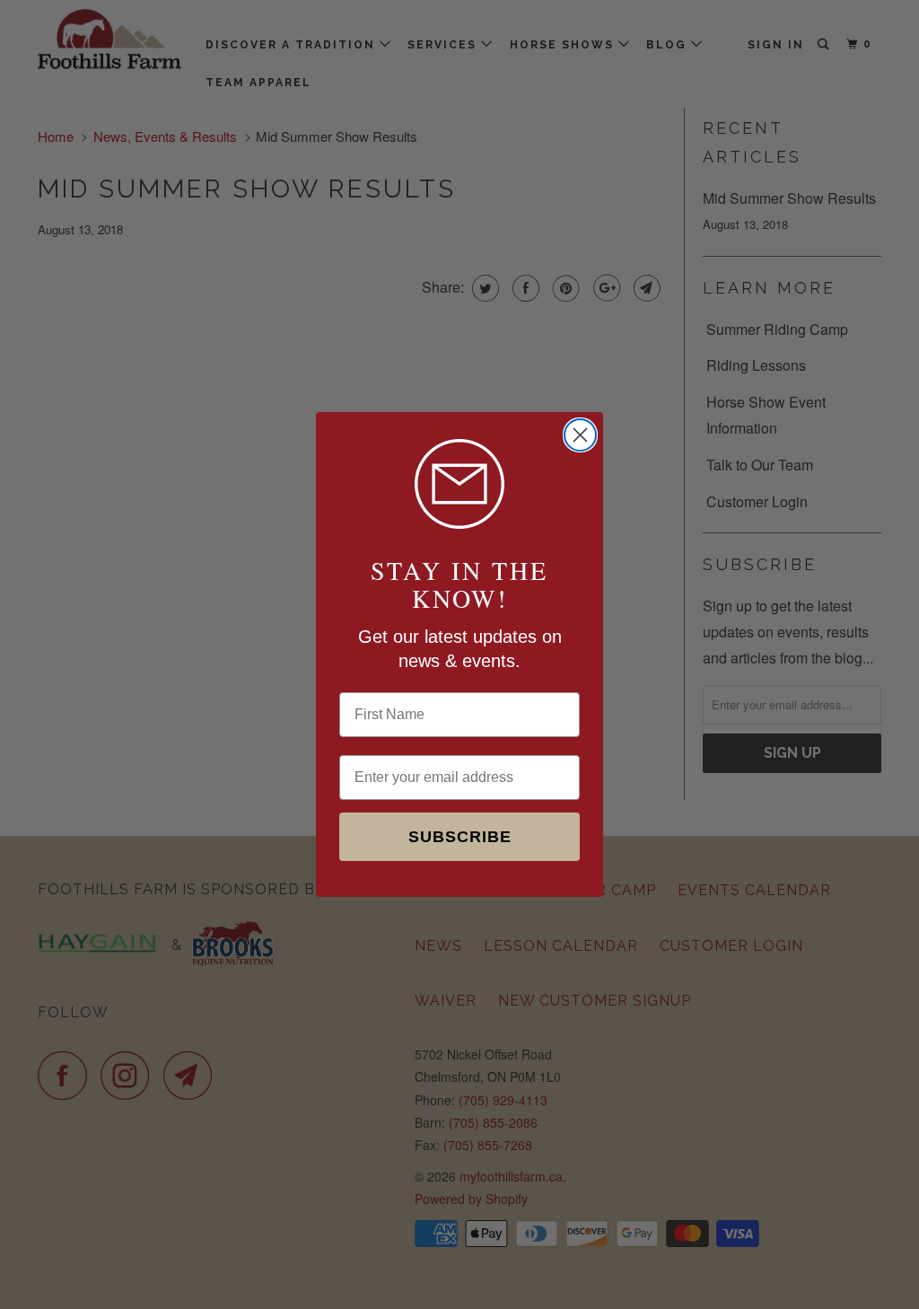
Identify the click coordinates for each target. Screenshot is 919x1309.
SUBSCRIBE (460, 837)
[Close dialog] (580, 435)
